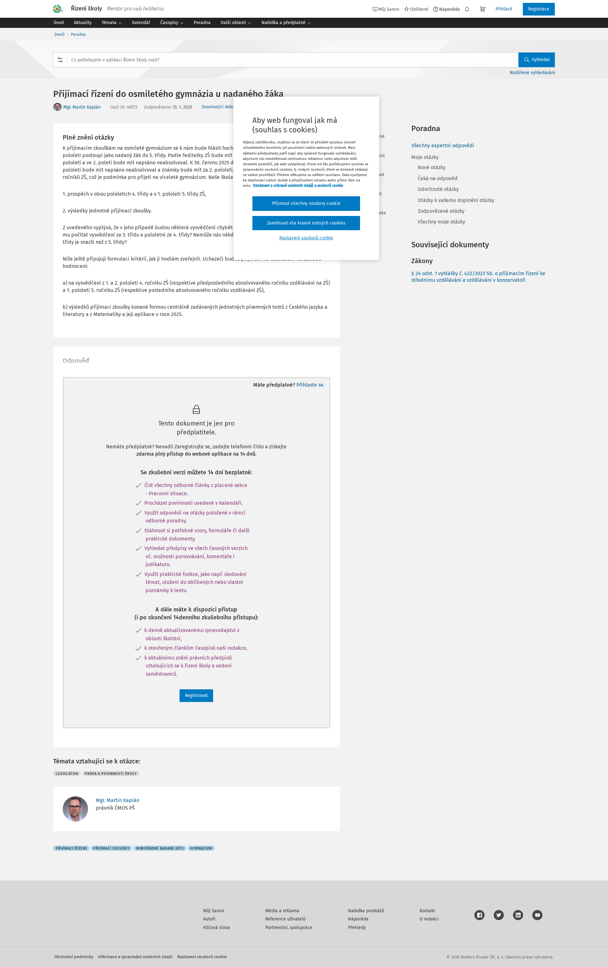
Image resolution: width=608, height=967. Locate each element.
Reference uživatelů (285, 919)
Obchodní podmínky (73, 956)
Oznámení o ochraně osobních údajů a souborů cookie (298, 185)
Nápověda (449, 9)
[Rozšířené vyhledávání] (60, 60)
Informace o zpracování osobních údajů (135, 956)
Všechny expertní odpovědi (442, 145)
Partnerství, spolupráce (288, 927)
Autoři (209, 919)
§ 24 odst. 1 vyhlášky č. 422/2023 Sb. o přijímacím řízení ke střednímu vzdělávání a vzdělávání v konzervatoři (478, 276)
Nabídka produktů (366, 910)
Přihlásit (504, 9)
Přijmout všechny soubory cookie (306, 203)
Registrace (538, 9)
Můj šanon (213, 910)
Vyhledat (541, 59)
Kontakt (427, 910)
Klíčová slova (216, 927)
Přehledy (357, 927)
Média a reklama (282, 910)
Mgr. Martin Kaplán (82, 107)
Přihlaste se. (310, 385)
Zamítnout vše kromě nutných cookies (306, 223)
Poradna (78, 34)
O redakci (429, 919)
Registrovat (196, 695)
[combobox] (304, 59)
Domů (59, 34)
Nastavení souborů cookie (202, 956)
